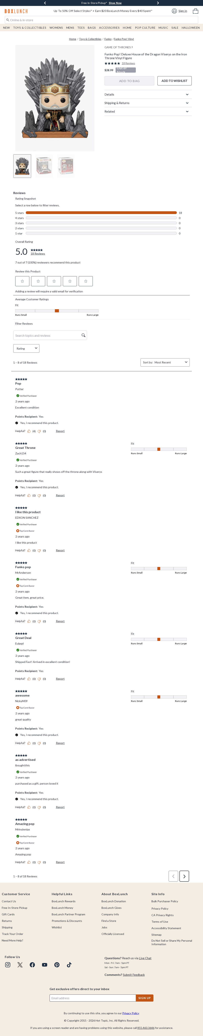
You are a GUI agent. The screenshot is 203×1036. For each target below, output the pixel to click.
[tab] (22, 166)
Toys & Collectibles (29, 27)
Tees (81, 27)
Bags (92, 27)
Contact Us (9, 901)
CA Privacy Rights (162, 915)
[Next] (158, 3)
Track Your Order (12, 934)
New (6, 27)
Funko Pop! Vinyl (124, 39)
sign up (144, 998)
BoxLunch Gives (112, 907)
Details (109, 94)
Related (109, 111)
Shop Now (127, 3)
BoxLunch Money (62, 907)
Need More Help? (12, 940)
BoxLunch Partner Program (68, 914)
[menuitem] (195, 10)
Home (127, 27)
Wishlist (57, 927)
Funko (108, 39)
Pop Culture (145, 27)
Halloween (191, 27)
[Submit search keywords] (8, 20)
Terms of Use (159, 921)
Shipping (7, 927)
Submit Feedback (134, 974)
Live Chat (145, 958)
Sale (175, 27)
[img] (8, 965)
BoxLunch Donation (114, 901)
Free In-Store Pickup (14, 907)
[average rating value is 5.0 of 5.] (113, 63)
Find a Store (109, 920)
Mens (70, 27)
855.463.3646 (145, 1027)
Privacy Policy (159, 908)
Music (163, 27)
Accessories (109, 27)
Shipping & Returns (116, 103)
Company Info (110, 914)
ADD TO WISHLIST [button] (175, 80)
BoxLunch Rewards (64, 901)
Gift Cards (8, 914)
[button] (180, 11)
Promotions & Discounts (67, 920)
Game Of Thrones (117, 47)
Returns (7, 920)
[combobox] (101, 20)
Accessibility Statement (166, 928)
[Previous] (45, 3)
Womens (56, 27)
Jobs (104, 927)
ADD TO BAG (129, 81)
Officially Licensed (113, 934)
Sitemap (156, 934)
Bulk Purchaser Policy (164, 901)
